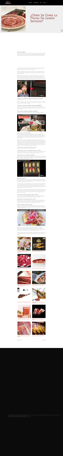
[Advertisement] (31, 46)
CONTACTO (44, 2)
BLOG (40, 2)
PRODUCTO (30, 2)
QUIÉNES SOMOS (36, 2)
